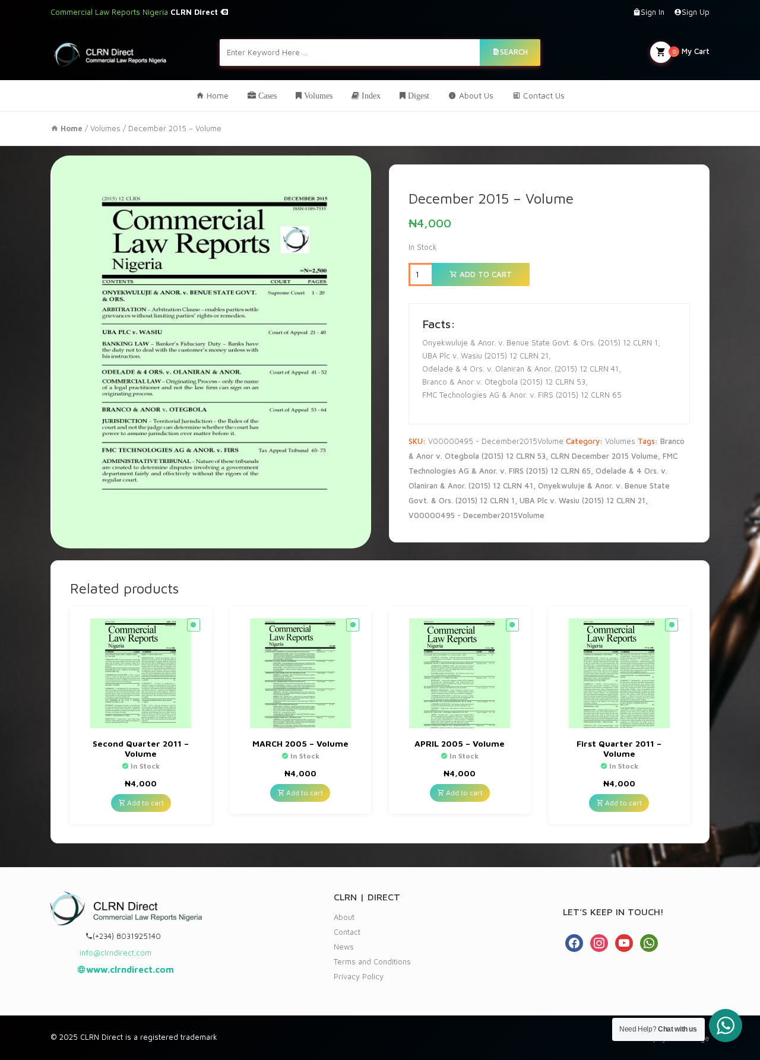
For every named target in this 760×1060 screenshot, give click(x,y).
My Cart (691, 51)
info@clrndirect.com (115, 952)
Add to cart (484, 274)
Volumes (105, 128)
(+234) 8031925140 (127, 936)
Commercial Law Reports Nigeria (135, 12)
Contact (347, 932)
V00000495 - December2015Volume (476, 515)
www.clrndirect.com (130, 969)
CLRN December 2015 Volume (604, 456)
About (344, 917)
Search (514, 51)
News (344, 946)
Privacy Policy (359, 976)
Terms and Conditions (372, 961)
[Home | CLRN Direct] (110, 52)
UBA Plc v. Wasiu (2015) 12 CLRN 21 (582, 500)
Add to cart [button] (144, 802)
